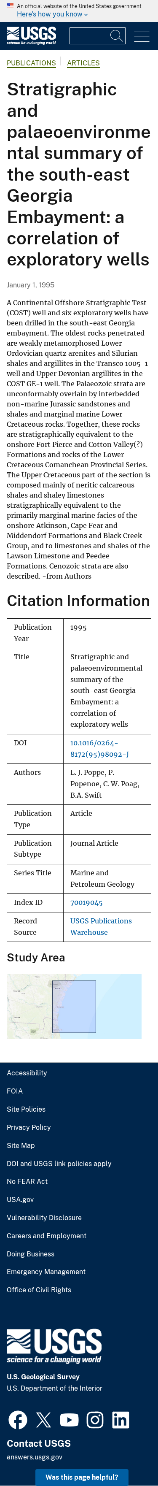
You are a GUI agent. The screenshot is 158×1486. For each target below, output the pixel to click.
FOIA (15, 1091)
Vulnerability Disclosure (44, 1218)
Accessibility (27, 1073)
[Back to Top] (127, 1455)
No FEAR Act (27, 1182)
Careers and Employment (46, 1236)
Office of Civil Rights (39, 1290)
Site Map (21, 1146)
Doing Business (30, 1254)
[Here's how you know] (79, 11)
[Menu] (141, 36)
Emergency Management (46, 1272)
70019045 (86, 903)
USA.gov (20, 1200)
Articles (83, 63)
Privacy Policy (29, 1127)
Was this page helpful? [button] (82, 1477)
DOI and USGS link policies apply (59, 1164)
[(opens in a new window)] (18, 1419)
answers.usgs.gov (34, 1457)
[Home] (31, 43)
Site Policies (26, 1109)
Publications (31, 63)
